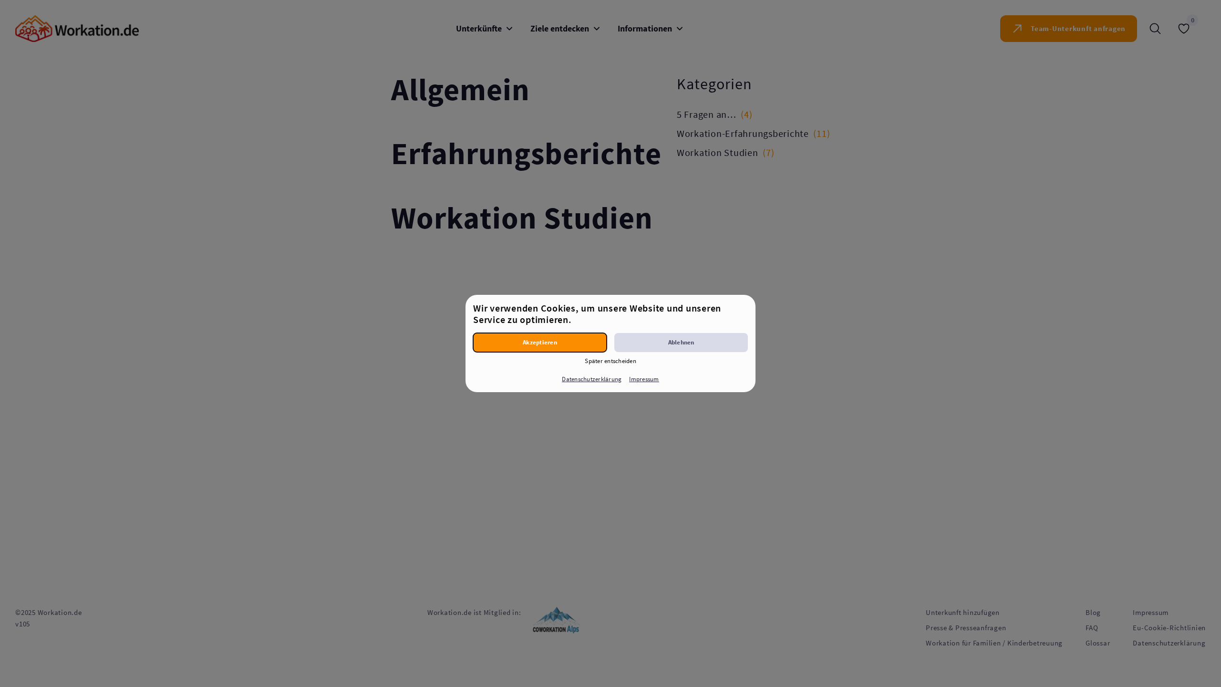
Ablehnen (681, 342)
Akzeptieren (540, 342)
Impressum (644, 379)
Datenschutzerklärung (591, 379)
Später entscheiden (610, 361)
